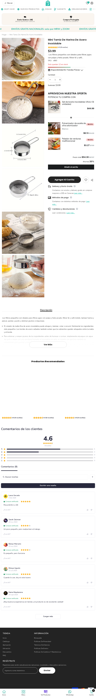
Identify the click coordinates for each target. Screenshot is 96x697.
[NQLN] (48, 3)
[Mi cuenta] (92, 3)
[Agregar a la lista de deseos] (86, 180)
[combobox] (92, 476)
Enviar (47, 670)
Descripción (46, 310)
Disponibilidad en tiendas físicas (65, 70)
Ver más (48, 344)
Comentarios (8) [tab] (9, 466)
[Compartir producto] (91, 180)
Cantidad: (51, 75)
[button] (71, 47)
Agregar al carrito (64, 179)
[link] (16, 412)
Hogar (4, 34)
